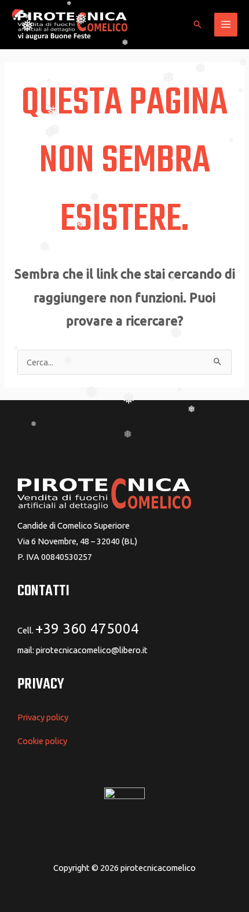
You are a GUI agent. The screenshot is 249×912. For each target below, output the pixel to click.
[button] (197, 24)
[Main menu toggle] (225, 24)
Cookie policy (42, 741)
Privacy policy (42, 717)
